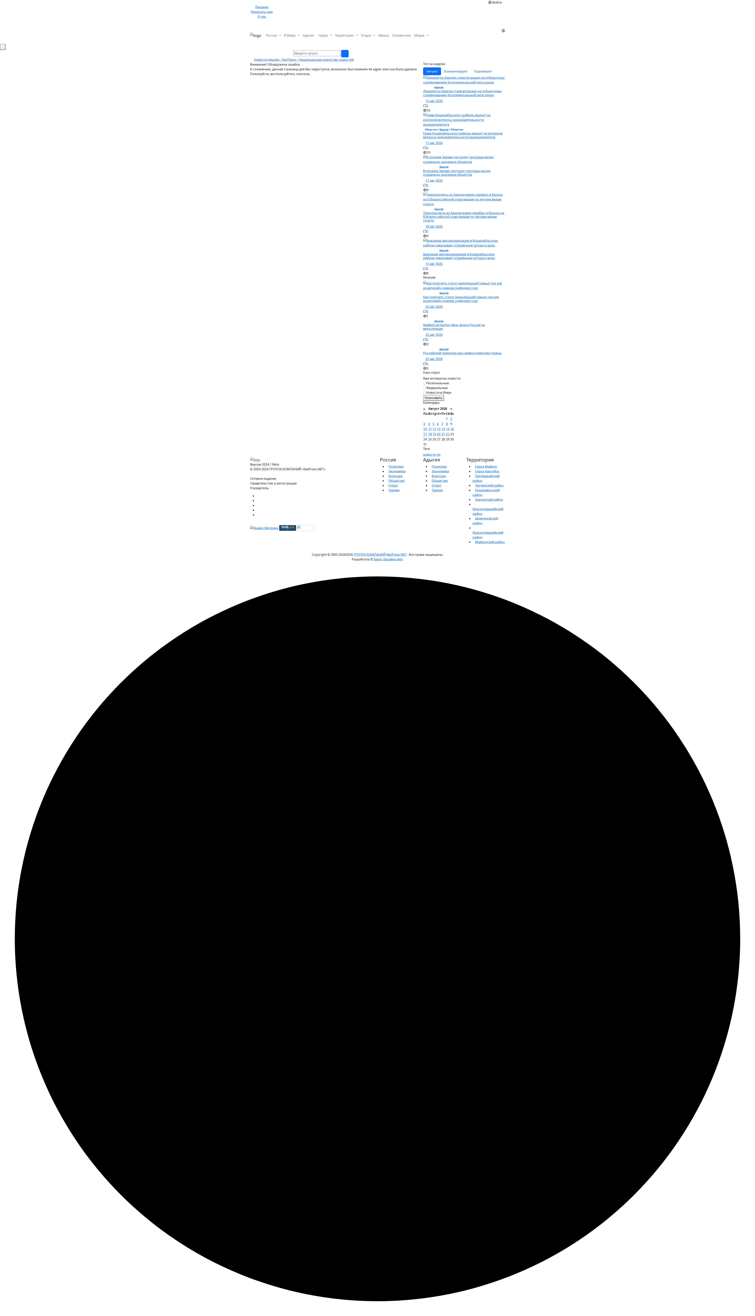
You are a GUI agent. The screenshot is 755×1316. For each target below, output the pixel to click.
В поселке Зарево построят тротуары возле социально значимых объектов (456, 173)
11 (430, 429)
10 (425, 429)
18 (430, 434)
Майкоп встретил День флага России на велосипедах (454, 327)
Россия (271, 35)
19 (434, 434)
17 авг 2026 (434, 143)
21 (443, 434)
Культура (395, 476)
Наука (323, 35)
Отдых (366, 35)
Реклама (261, 7)
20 (438, 434)
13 (438, 429)
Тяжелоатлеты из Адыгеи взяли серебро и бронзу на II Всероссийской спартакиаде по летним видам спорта (463, 217)
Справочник (401, 35)
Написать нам (262, 12)
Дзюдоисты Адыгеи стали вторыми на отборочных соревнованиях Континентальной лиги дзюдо (462, 93)
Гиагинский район (489, 499)
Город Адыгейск (487, 471)
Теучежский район (489, 485)
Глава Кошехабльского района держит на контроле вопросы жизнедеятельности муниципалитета (463, 135)
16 (452, 429)
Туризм (394, 490)
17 (425, 434)
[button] (503, 40)
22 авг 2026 (434, 306)
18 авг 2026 (434, 226)
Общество (397, 481)
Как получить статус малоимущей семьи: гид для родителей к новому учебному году (461, 299)
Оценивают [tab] (483, 71)
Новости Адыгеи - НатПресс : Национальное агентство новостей (304, 60)
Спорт (393, 485)
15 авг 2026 (434, 101)
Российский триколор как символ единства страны (462, 353)
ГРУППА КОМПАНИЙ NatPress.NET (380, 554)
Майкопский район (490, 542)
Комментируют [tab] (456, 71)
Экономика (397, 471)
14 (443, 429)
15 (447, 429)
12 (434, 429)
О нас (262, 16)
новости (429, 454)
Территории (344, 35)
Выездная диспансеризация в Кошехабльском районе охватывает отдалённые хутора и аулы (459, 256)
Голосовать (433, 398)
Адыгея (308, 35)
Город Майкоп (486, 466)
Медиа (419, 35)
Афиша (383, 35)
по (439, 454)
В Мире (290, 35)
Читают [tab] (432, 71)
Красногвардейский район (488, 511)
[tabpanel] (464, 175)
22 (447, 434)
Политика (396, 466)
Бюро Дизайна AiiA (388, 559)
